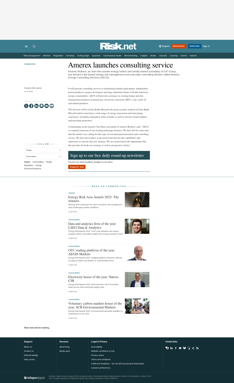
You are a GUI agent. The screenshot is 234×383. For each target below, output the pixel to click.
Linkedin (171, 348)
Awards (193, 56)
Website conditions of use (103, 351)
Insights (143, 56)
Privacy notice (97, 355)
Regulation (58, 56)
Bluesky (184, 348)
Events (184, 56)
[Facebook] (31, 106)
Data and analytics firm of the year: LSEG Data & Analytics (92, 225)
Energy (38, 165)
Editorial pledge (31, 355)
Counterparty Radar (112, 56)
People (49, 162)
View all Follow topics (167, 348)
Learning (174, 56)
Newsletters (179, 46)
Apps (188, 348)
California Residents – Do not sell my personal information (117, 363)
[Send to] (46, 106)
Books (153, 56)
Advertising (64, 347)
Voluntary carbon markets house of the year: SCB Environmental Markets (95, 305)
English (166, 46)
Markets (46, 56)
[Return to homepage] (118, 49)
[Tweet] (26, 106)
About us (28, 347)
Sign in (206, 46)
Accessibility (96, 347)
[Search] (34, 46)
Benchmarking (130, 56)
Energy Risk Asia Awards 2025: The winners (93, 199)
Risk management (32, 56)
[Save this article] (41, 106)
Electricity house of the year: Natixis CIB (93, 278)
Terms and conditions (100, 359)
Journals (163, 56)
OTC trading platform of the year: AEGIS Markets (91, 252)
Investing (70, 56)
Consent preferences (100, 368)
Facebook (175, 348)
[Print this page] (52, 106)
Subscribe (195, 46)
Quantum (96, 56)
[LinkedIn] (36, 106)
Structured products (32, 169)
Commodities (29, 64)
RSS (197, 348)
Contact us (29, 351)
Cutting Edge (83, 56)
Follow (43, 144)
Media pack (64, 351)
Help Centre (29, 359)
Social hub (193, 348)
